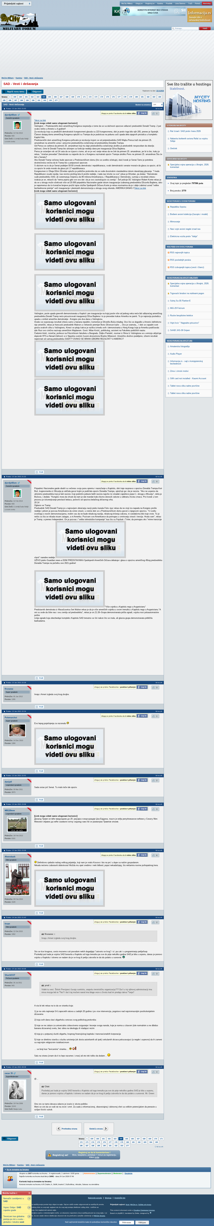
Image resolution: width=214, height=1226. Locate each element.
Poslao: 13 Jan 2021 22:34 (16, 711)
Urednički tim (119, 1198)
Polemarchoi (11, 717)
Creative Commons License (144, 1210)
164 (43, 97)
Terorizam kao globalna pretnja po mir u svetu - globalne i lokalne (13, 1219)
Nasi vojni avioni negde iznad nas (185, 229)
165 (49, 97)
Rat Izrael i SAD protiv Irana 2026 (185, 131)
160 (20, 97)
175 (107, 97)
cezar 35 (9, 1073)
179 (130, 97)
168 (66, 97)
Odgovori (37, 91)
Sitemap (108, 1198)
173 (95, 97)
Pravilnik (169, 3)
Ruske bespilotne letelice (181, 315)
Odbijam (142, 1222)
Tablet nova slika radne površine (184, 386)
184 (159, 97)
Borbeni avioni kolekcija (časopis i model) (189, 214)
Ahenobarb (10, 856)
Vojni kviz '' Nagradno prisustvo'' (184, 323)
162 (32, 97)
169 (72, 97)
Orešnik (173, 148)
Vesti (127, 1204)
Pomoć (197, 3)
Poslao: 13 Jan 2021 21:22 (16, 476)
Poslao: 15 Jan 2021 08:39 (16, 1067)
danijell (8, 782)
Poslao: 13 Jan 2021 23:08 (16, 804)
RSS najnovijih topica (180, 252)
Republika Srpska (178, 207)
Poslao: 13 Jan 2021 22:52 (16, 775)
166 (55, 97)
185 (4, 100)
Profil (41, 472)
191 (38, 100)
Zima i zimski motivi (179, 371)
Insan (7, 924)
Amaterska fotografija (180, 346)
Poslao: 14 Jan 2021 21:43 (16, 917)
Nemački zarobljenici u (13, 1199)
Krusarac (9, 689)
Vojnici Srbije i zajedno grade (12, 1208)
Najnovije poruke (95, 1198)
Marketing (207, 3)
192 (44, 100)
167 (61, 97)
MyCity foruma (99, 1216)
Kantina (160, 3)
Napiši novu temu (15, 91)
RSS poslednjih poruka (180, 260)
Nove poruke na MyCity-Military (182, 278)
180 (136, 97)
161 (26, 97)
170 (78, 97)
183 (153, 97)
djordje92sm (11, 115)
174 (101, 97)
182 (148, 97)
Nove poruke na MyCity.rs (179, 341)
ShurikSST (10, 975)
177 (119, 97)
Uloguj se (139, 3)
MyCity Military (127, 3)
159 (14, 97)
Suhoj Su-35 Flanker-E (180, 301)
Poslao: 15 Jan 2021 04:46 (16, 969)
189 (27, 100)
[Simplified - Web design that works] (150, 1213)
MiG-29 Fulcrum (177, 308)
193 (50, 100)
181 (142, 97)
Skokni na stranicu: (143, 105)
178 (124, 97)
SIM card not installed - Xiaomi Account (188, 378)
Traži (190, 3)
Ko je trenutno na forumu (18, 1170)
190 (33, 100)
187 (15, 100)
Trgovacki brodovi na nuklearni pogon (187, 293)
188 (21, 100)
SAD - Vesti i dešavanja (33, 78)
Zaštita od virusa (144, 1204)
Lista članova (180, 3)
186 (9, 100)
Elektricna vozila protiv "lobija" (184, 236)
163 (38, 97)
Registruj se (149, 3)
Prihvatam (126, 1222)
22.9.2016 (160, 91)
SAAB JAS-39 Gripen (180, 330)
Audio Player (176, 354)
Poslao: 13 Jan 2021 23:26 (16, 850)
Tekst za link (40, 120)
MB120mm (10, 810)
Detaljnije (128, 1173)
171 (84, 97)
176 (113, 97)
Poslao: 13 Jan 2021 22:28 (16, 682)
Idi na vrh (160, 1147)
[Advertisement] (107, 55)
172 (90, 97)
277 (56, 100)
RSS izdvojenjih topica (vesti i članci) (187, 267)
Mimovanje (175, 221)
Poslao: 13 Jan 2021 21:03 (16, 108)
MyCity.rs (133, 1204)
